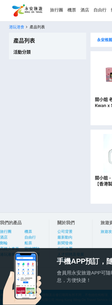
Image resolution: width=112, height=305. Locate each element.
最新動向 (65, 237)
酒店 (84, 10)
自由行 (100, 10)
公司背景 (65, 231)
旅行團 (56, 10)
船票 (28, 243)
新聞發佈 (65, 243)
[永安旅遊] (27, 11)
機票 (71, 10)
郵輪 (4, 243)
